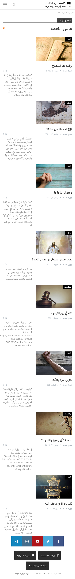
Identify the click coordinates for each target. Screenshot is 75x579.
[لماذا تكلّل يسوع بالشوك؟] (54, 423)
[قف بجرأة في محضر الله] (54, 486)
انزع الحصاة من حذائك (58, 129)
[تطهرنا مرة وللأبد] (54, 363)
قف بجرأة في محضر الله (58, 503)
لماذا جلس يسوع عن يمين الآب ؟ (52, 259)
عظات (69, 233)
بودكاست (67, 286)
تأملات (69, 39)
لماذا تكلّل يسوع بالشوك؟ (56, 440)
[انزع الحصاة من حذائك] (54, 112)
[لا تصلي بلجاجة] (54, 176)
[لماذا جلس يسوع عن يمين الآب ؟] (54, 242)
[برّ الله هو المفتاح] (54, 49)
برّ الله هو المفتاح (62, 65)
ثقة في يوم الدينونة (61, 313)
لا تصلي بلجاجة (62, 192)
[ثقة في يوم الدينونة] (54, 296)
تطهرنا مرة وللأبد (62, 379)
